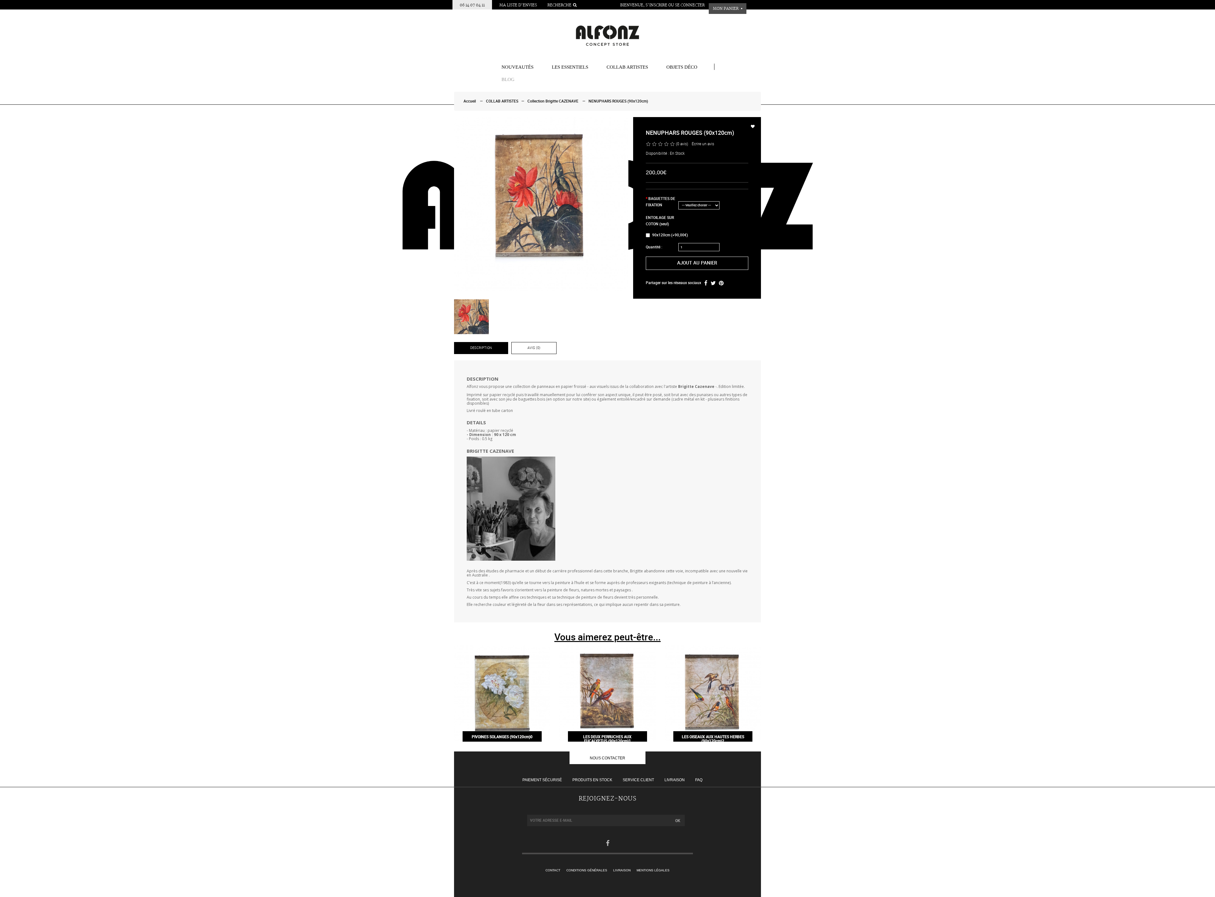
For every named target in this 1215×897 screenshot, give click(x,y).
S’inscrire (656, 5)
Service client (638, 780)
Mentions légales (653, 870)
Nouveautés (517, 67)
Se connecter (690, 5)
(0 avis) (682, 144)
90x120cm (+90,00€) (670, 235)
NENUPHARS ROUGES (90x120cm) (618, 101)
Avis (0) (533, 348)
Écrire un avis (703, 144)
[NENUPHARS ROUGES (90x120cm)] (541, 204)
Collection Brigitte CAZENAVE (552, 101)
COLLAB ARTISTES (627, 67)
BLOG (508, 79)
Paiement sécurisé (542, 780)
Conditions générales (586, 870)
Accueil (470, 101)
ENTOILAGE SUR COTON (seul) (660, 220)
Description (481, 348)
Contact (552, 870)
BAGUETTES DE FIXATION (660, 201)
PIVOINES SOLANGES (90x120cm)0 (502, 737)
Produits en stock (592, 780)
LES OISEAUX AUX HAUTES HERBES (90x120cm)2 (713, 739)
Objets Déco (681, 67)
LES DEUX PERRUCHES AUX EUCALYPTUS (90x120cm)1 (607, 739)
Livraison (674, 780)
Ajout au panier (697, 263)
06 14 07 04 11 (472, 5)
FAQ (698, 780)
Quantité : (654, 247)
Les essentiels (570, 67)
